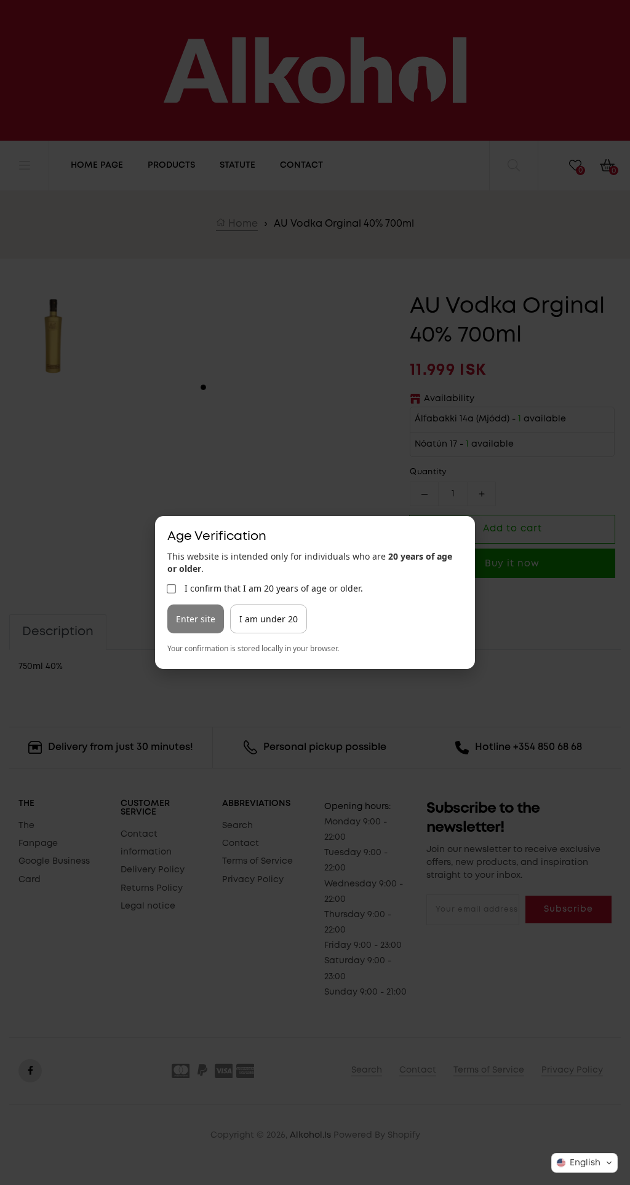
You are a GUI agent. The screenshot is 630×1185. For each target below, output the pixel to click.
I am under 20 (268, 619)
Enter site (195, 619)
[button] (584, 1163)
